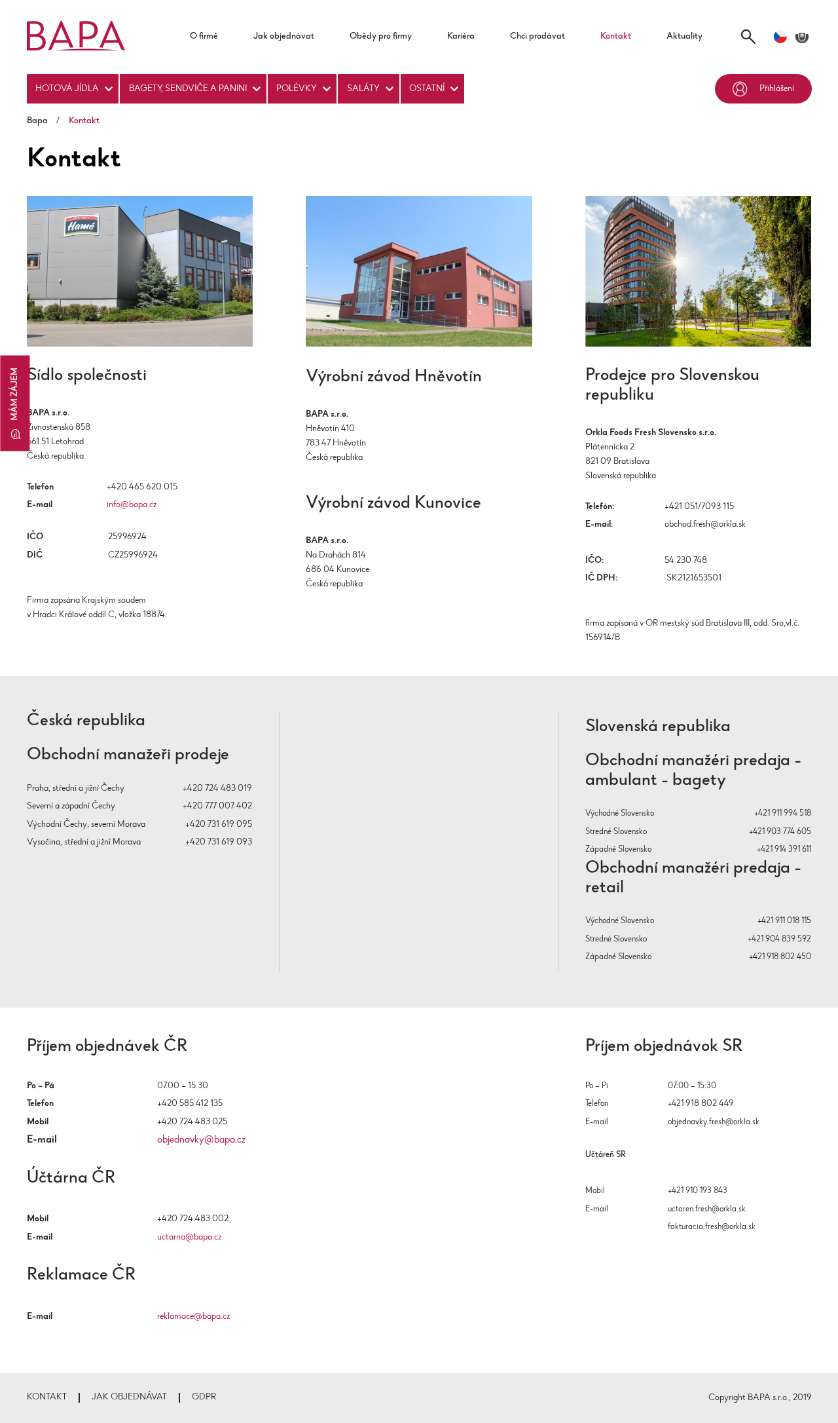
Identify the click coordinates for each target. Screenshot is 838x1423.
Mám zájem (15, 394)
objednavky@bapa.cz (201, 1140)
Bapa (37, 121)
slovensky (802, 36)
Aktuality (684, 36)
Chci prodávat (537, 36)
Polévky (296, 89)
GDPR (204, 1397)
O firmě (204, 36)
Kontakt (615, 36)
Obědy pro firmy (381, 36)
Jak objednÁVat (129, 1397)
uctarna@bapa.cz (189, 1237)
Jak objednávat (283, 36)
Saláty (363, 89)
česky (780, 36)
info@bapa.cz (131, 505)
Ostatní (427, 89)
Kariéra (461, 36)
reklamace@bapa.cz (193, 1316)
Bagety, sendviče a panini (188, 89)
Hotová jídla (67, 89)
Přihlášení (776, 89)
